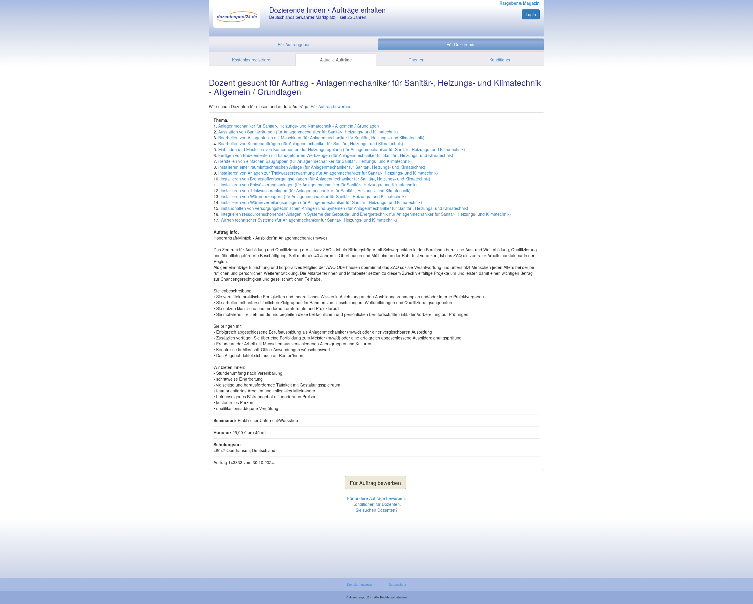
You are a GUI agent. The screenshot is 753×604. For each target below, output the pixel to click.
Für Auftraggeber (294, 44)
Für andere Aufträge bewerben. (376, 498)
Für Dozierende (461, 44)
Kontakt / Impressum (361, 585)
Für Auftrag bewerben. (332, 106)
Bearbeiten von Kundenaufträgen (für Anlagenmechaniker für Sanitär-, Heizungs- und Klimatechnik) (310, 143)
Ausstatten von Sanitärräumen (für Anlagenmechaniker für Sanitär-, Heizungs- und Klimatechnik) (308, 132)
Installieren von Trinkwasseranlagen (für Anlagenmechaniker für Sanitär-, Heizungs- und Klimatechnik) (316, 190)
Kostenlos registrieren (252, 60)
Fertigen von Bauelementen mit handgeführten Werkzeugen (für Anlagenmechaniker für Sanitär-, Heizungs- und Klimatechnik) (335, 155)
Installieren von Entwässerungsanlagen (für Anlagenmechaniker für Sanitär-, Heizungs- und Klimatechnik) (319, 185)
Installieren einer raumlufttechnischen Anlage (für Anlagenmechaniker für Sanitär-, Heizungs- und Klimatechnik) (321, 167)
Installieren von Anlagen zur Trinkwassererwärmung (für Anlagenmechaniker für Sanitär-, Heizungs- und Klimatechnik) (328, 173)
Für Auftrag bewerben (375, 482)
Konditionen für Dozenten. (376, 504)
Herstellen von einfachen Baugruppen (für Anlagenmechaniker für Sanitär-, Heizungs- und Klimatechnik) (315, 161)
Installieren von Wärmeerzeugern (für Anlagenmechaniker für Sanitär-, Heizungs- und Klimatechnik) (313, 196)
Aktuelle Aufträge (336, 60)
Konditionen (500, 60)
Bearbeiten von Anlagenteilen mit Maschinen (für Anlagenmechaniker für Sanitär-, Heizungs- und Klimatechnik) (321, 137)
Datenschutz (397, 585)
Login (531, 14)
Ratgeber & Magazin (519, 3)
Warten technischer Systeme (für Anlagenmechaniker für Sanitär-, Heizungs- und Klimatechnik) (309, 220)
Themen (416, 60)
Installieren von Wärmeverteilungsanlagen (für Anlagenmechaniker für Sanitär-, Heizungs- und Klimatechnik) (321, 202)
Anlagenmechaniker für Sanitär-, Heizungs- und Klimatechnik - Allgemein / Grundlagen (298, 126)
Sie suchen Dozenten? (377, 510)
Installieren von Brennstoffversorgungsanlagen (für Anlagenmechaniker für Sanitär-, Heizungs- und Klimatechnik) (325, 179)
